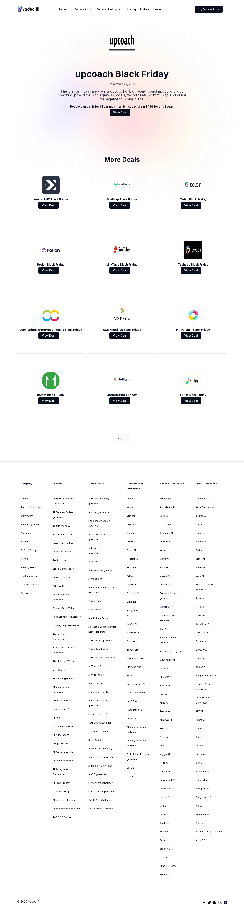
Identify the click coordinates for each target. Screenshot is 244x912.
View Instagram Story (100, 748)
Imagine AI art (132, 613)
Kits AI (199, 805)
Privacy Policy (28, 567)
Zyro (129, 675)
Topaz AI (200, 719)
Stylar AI (131, 550)
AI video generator (98, 512)
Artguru (131, 541)
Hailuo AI (165, 685)
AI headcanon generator (66, 808)
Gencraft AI (202, 779)
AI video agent (61, 734)
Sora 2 (130, 767)
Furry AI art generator (100, 782)
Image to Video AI (98, 714)
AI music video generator (61, 689)
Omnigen (132, 601)
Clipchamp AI (167, 659)
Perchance (133, 641)
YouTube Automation (100, 722)
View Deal (120, 112)
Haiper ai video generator (168, 640)
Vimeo (130, 498)
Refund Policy (28, 550)
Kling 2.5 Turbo (168, 865)
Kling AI (164, 702)
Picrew (199, 822)
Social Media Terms (64, 726)
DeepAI (200, 745)
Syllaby (164, 668)
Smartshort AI (167, 779)
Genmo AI (201, 641)
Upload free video (63, 543)
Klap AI (199, 524)
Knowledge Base (30, 524)
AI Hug (56, 717)
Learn (157, 9)
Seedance (165, 840)
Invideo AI (201, 541)
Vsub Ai (164, 515)
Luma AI (200, 658)
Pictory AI (165, 541)
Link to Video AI (61, 709)
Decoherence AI (136, 684)
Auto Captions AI (205, 507)
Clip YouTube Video (64, 608)
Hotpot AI (165, 797)
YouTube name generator (61, 597)
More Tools (94, 609)
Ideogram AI (202, 788)
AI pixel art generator (100, 765)
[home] (28, 9)
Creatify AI (201, 649)
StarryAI (164, 831)
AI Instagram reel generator (97, 550)
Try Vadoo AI (208, 9)
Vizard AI (165, 575)
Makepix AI (133, 632)
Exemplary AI (203, 498)
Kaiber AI (201, 666)
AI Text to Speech (98, 666)
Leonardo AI (202, 632)
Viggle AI (165, 754)
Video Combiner (62, 577)
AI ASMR (131, 718)
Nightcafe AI (202, 814)
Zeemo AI (201, 515)
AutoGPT (93, 561)
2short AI (165, 584)
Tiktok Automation (98, 731)
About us (26, 533)
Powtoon (165, 711)
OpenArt (131, 584)
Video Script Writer (98, 648)
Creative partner (30, 584)
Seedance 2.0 (167, 874)
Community (27, 515)
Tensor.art (132, 649)
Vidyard (131, 515)
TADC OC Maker (62, 817)
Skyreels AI (133, 593)
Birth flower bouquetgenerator (138, 757)
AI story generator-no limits (137, 729)
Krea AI (164, 728)
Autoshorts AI (167, 507)
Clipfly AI (165, 771)
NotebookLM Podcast (167, 618)
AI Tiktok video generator (96, 537)
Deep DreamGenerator (203, 700)
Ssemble (200, 737)
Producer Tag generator (209, 831)
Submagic (165, 498)
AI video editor (96, 578)
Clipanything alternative (66, 625)
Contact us (27, 593)
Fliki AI (199, 550)
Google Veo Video (206, 675)
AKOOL (199, 711)
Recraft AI (165, 788)
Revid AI (200, 598)
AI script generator (98, 691)
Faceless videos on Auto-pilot (99, 523)
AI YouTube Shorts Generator (63, 501)
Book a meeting (29, 575)
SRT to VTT (59, 669)
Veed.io (164, 550)
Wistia (130, 507)
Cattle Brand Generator (101, 808)
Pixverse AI (166, 676)
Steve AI (200, 558)
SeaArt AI (132, 623)
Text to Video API (62, 534)
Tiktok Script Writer (63, 661)
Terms (24, 558)
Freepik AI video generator (204, 686)
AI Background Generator (61, 772)
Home (62, 9)
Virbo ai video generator (173, 651)
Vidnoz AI (165, 606)
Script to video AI (62, 551)
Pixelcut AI (132, 558)
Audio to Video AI (62, 700)
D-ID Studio (94, 739)
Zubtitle (164, 567)
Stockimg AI (166, 848)
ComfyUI (200, 728)
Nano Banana (134, 709)
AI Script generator (63, 760)
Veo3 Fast (132, 701)
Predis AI (200, 567)
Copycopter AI (204, 797)
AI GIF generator (97, 774)
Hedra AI (200, 754)
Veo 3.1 (130, 776)
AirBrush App (134, 666)
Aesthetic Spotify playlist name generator (102, 629)
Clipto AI (164, 822)
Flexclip (200, 606)
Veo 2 (163, 805)
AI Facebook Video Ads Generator (101, 590)
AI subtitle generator (64, 678)
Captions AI (166, 533)
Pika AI (163, 694)
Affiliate (144, 9)
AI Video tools (96, 674)
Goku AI (131, 533)
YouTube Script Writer (100, 640)
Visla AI (200, 575)
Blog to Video (95, 683)
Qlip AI (163, 628)
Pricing (131, 9)
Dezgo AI (132, 524)
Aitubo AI (132, 567)
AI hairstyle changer (64, 800)
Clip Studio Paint (136, 692)
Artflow (131, 575)
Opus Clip (165, 524)
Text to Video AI (61, 525)
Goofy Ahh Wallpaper (100, 800)
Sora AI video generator (101, 570)
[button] (83, 9)
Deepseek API (60, 743)
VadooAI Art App (62, 791)
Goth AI (164, 857)
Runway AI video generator (169, 596)
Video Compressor (63, 568)
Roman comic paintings (101, 791)
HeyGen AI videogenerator (205, 587)
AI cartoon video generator (97, 703)
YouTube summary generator (98, 501)
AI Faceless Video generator (63, 515)
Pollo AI (164, 762)
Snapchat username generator (64, 650)
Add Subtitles (60, 585)
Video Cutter (95, 601)
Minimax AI (166, 719)
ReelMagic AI (203, 771)
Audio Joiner (60, 560)
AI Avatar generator (63, 752)
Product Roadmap (31, 507)
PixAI (162, 745)
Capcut (200, 533)
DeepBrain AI (203, 623)
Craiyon (164, 737)
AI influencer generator (101, 757)
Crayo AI (200, 615)
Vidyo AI (164, 558)
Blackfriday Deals (98, 618)
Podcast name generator (67, 616)
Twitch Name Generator (60, 636)
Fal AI (163, 814)
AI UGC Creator (61, 782)
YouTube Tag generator (101, 657)
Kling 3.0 (200, 840)
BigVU (199, 762)
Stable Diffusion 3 (136, 658)
